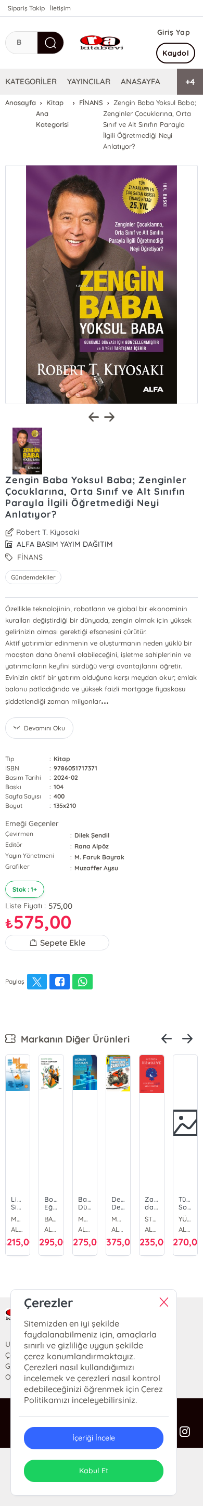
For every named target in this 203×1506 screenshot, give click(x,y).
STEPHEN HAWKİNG (151, 1219)
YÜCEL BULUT (185, 1219)
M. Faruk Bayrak (99, 857)
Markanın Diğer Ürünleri (73, 1039)
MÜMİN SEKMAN (17, 1219)
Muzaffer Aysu (96, 868)
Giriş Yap (174, 32)
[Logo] (101, 42)
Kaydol (175, 53)
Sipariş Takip (26, 8)
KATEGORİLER (31, 81)
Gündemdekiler (33, 577)
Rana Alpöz (91, 846)
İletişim (60, 8)
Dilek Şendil (91, 835)
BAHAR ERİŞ (51, 1219)
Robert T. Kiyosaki (47, 532)
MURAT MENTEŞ (118, 1219)
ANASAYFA (140, 81)
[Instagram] (185, 1432)
